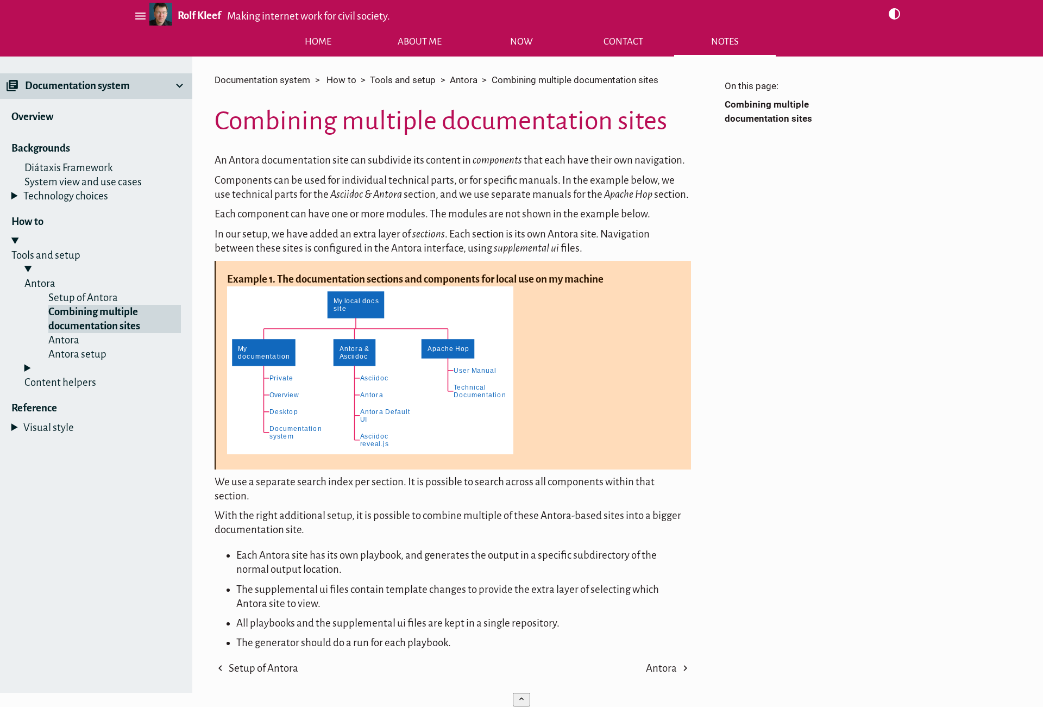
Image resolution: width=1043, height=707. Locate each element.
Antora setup (77, 354)
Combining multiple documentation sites (94, 318)
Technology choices (65, 196)
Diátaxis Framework (68, 167)
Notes (725, 41)
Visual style (48, 427)
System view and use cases (83, 181)
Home (318, 41)
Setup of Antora (83, 297)
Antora (63, 340)
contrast (894, 14)
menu (139, 16)
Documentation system (262, 80)
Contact (623, 41)
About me (420, 41)
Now (521, 41)
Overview (32, 116)
